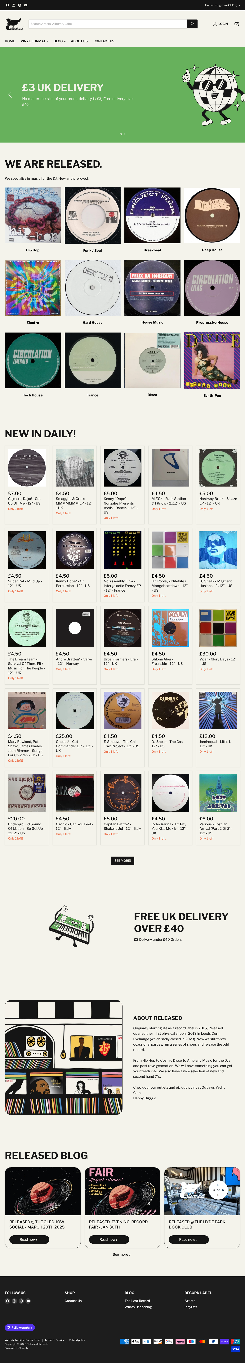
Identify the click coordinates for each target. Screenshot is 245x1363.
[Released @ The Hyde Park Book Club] (202, 1191)
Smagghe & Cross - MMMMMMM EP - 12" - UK (74, 503)
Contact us (103, 41)
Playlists (191, 1307)
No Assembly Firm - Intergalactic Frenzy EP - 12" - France (122, 585)
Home (10, 41)
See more (121, 1254)
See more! (122, 860)
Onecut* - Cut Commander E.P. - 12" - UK (74, 746)
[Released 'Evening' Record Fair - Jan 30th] (122, 1191)
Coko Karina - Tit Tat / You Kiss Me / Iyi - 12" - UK (170, 828)
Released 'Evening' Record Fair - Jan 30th (118, 1225)
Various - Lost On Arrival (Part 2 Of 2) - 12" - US (215, 828)
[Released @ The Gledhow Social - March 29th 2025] (43, 1191)
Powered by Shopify (16, 1348)
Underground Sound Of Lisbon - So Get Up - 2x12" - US (26, 828)
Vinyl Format (33, 41)
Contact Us (73, 1301)
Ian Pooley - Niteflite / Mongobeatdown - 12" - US (170, 585)
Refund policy (77, 1340)
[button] (10, 95)
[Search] (192, 24)
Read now (28, 1240)
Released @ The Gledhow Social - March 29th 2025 (37, 1225)
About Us (79, 41)
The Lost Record (137, 1301)
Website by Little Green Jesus (22, 1340)
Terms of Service (55, 1340)
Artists (190, 1301)
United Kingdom (221, 5)
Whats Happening (138, 1307)
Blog (59, 41)
